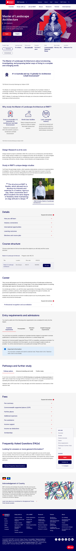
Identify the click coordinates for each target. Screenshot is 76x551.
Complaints (5, 540)
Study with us (21, 7)
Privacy (26, 539)
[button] (68, 2)
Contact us (65, 462)
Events (6, 521)
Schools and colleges (67, 527)
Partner (57, 7)
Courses (11, 7)
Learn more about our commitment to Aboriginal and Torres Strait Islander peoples (18, 502)
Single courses (18, 522)
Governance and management (66, 520)
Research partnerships (53, 524)
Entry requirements (63, 443)
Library (6, 523)
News (5, 519)
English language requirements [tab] (45, 328)
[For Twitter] (59, 539)
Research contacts (42, 529)
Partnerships (41, 522)
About (41, 7)
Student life (29, 519)
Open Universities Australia (28, 542)
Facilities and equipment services (55, 528)
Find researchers (42, 527)
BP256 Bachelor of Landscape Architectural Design (38, 377)
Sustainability (65, 524)
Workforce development (53, 518)
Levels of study (18, 517)
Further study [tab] (40, 371)
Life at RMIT (32, 7)
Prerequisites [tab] (21, 328)
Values (63, 522)
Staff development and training (54, 521)
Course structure (62, 438)
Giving (51, 530)
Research (49, 7)
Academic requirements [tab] (9, 328)
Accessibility (32, 539)
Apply (6, 34)
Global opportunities (31, 524)
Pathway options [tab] (8, 371)
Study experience (30, 517)
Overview (60, 433)
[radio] (7, 53)
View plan (46, 265)
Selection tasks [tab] (31, 328)
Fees (59, 448)
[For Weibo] (72, 539)
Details (60, 435)
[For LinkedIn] (66, 539)
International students (18, 527)
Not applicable (29, 47)
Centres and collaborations (41, 520)
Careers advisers (19, 532)
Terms (21, 539)
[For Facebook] (56, 539)
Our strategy (65, 517)
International (66, 7)
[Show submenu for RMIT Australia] (26, 2)
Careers (6, 527)
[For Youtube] (69, 539)
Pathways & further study (65, 445)
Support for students (29, 522)
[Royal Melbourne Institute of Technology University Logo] (10, 2)
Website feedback (40, 539)
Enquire (18, 34)
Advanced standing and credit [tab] (24, 371)
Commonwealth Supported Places (48, 49)
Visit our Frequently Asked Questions (14, 466)
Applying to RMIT (19, 524)
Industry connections (29, 527)
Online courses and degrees (19, 520)
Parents (16, 530)
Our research (41, 517)
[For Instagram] (62, 539)
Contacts (6, 529)
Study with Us (18, 514)
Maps (5, 525)
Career (60, 440)
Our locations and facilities (66, 529)
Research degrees (42, 524)
